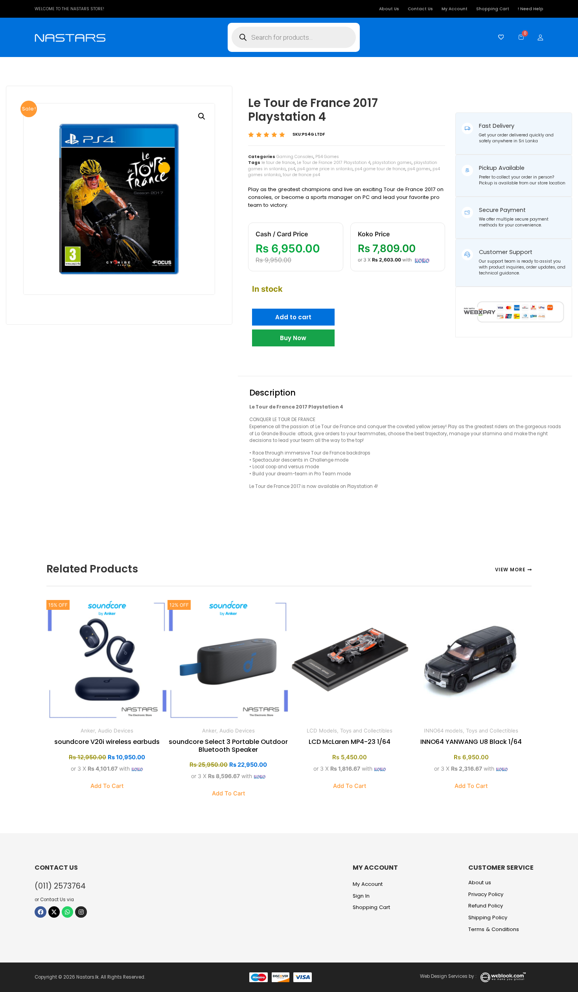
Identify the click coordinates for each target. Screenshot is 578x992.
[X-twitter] (54, 912)
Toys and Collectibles (366, 730)
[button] (202, 116)
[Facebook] (40, 912)
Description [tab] (274, 367)
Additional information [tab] (349, 367)
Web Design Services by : (448, 976)
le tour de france (278, 163)
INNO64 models (443, 730)
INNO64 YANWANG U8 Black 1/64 (471, 741)
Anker (88, 730)
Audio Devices (115, 730)
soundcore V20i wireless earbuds (107, 741)
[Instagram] (81, 912)
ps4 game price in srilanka (325, 169)
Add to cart (293, 317)
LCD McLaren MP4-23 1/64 (349, 741)
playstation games (392, 163)
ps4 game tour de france (380, 169)
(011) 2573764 (60, 886)
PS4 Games (327, 157)
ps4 (291, 169)
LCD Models (322, 730)
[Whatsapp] (67, 912)
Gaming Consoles (294, 157)
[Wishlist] (499, 37)
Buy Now (293, 338)
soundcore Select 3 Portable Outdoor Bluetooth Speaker (228, 745)
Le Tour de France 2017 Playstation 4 (333, 163)
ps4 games (419, 169)
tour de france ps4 (301, 175)
